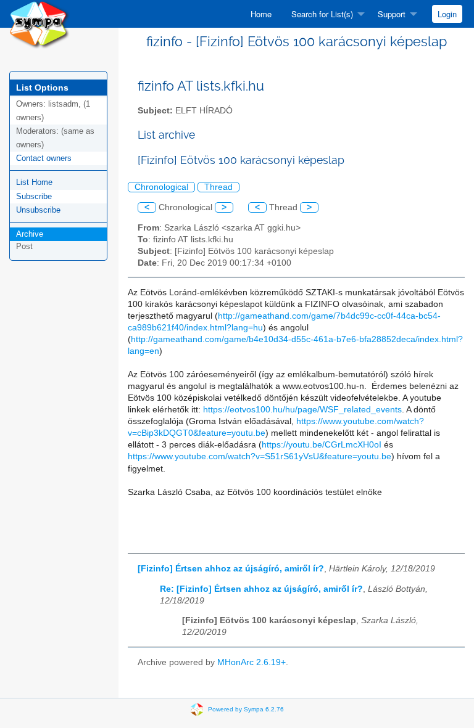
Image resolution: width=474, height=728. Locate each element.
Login (447, 14)
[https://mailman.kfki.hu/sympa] (39, 23)
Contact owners (44, 158)
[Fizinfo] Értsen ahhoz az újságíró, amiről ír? (231, 568)
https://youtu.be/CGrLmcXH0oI (321, 444)
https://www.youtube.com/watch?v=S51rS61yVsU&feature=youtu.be (259, 456)
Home (261, 14)
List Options (42, 87)
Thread (218, 187)
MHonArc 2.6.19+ (251, 662)
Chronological (161, 187)
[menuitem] (261, 14)
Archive (29, 234)
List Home (34, 182)
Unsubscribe (38, 210)
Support (391, 14)
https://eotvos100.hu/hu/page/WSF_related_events (302, 409)
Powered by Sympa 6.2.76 (246, 708)
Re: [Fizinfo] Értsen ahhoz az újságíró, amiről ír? (261, 589)
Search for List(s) (322, 14)
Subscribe (34, 196)
